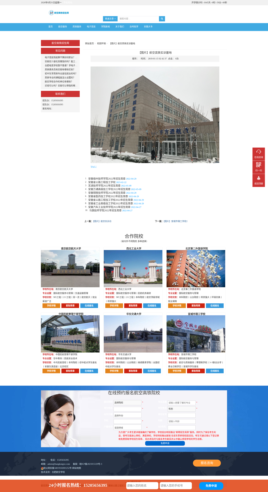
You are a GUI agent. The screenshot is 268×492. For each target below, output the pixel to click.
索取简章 (70, 305)
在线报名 (89, 305)
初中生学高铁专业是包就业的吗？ (61, 73)
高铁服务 (77, 26)
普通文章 (109, 19)
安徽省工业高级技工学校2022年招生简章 (110, 203)
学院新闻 (105, 26)
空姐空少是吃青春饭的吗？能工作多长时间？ (61, 61)
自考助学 (134, 26)
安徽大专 (148, 26)
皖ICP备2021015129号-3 (90, 464)
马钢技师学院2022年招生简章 (105, 210)
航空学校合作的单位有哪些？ (59, 81)
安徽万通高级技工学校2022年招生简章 (109, 189)
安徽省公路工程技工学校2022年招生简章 (110, 200)
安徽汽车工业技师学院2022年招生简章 (109, 207)
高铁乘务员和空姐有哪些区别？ (60, 69)
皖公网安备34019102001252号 (57, 468)
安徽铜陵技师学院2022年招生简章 (106, 192)
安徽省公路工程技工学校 (102, 182)
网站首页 (89, 43)
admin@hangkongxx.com (58, 464)
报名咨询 (207, 463)
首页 (50, 26)
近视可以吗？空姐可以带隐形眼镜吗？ (61, 85)
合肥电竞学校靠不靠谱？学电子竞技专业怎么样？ (61, 65)
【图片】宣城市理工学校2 (176, 221)
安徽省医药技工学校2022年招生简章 (108, 196)
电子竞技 (91, 26)
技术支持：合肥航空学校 (53, 472)
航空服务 (62, 26)
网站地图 (76, 468)
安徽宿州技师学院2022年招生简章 (106, 178)
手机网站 (67, 2)
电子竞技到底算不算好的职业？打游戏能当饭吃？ (61, 57)
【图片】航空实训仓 (102, 221)
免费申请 (165, 443)
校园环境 (101, 43)
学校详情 (51, 305)
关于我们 (119, 26)
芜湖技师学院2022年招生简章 (104, 185)
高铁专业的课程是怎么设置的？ (60, 77)
